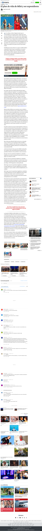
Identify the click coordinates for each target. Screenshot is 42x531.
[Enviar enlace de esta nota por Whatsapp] (1, 38)
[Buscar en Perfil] (40, 0)
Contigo (15, 524)
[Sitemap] (26, 517)
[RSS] (24, 517)
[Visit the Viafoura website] (26, 413)
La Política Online (23, 261)
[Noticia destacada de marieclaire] (21, 487)
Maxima (33, 524)
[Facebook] (15, 517)
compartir (23, 292)
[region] (14, 347)
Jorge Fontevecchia (6, 9)
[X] (17, 517)
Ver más (39, 250)
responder (5, 292)
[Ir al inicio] (5, 2)
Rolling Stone (24, 524)
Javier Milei (12, 261)
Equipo (24, 525)
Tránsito (32, 525)
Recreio (31, 524)
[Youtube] (20, 517)
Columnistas (32, 178)
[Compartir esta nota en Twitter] (1, 35)
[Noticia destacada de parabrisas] (21, 499)
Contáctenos (17, 525)
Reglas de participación (28, 525)
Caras (12, 524)
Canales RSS (9, 525)
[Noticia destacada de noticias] (7, 487)
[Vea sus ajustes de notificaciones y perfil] (40, 2)
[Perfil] (6, 485)
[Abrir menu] (1, 2)
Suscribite (37, 2)
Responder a (6, 354)
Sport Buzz (27, 524)
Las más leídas (32, 228)
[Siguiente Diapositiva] (27, 271)
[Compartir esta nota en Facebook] (1, 33)
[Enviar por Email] (1, 40)
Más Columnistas (37, 199)
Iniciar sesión (22, 280)
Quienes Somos (13, 525)
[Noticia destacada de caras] (7, 499)
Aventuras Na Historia (19, 524)
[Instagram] (22, 517)
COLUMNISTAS (3, 4)
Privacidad (21, 525)
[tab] (5, 286)
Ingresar (33, 2)
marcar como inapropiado (25, 293)
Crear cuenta (25, 280)
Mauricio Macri (17, 261)
